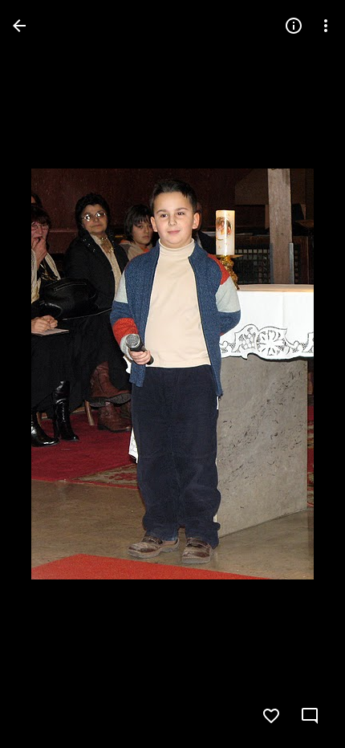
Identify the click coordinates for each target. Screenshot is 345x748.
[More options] (326, 26)
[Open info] (294, 26)
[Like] (271, 716)
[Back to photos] (19, 25)
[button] (44, 374)
